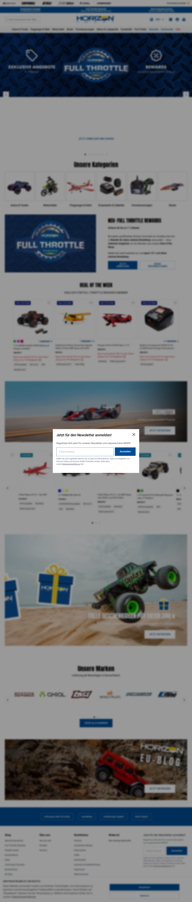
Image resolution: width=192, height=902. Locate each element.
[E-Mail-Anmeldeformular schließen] (134, 434)
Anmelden (125, 451)
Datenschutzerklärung (71, 464)
